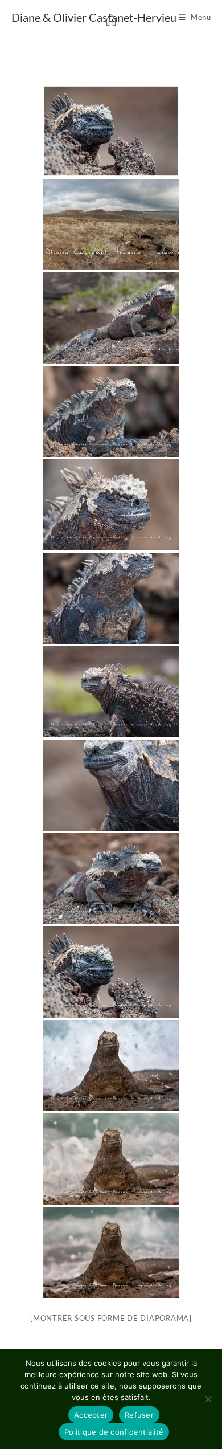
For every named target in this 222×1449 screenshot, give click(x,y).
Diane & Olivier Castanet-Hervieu (93, 17)
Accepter (91, 1414)
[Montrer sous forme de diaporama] (111, 1318)
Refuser (139, 1414)
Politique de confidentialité (113, 1431)
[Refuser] (207, 1399)
